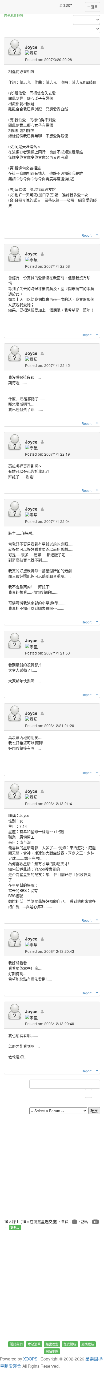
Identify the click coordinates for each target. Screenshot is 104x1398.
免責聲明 (69, 1344)
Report (86, 235)
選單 (94, 7)
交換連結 (87, 1344)
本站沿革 (34, 1344)
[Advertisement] (52, 1166)
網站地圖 (52, 1351)
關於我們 (16, 1344)
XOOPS (30, 1359)
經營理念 (52, 1344)
